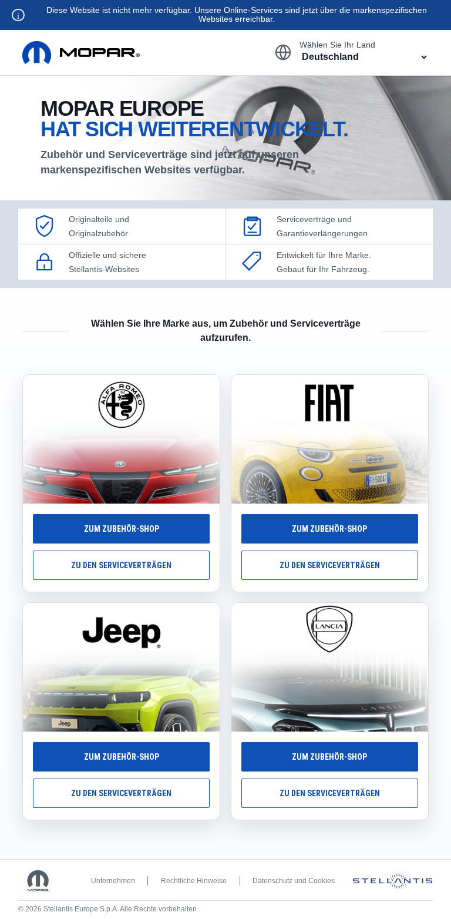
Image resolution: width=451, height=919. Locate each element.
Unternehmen (113, 881)
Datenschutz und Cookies (294, 881)
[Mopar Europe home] (81, 52)
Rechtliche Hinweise (194, 881)
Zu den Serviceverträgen (121, 565)
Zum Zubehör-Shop (121, 529)
